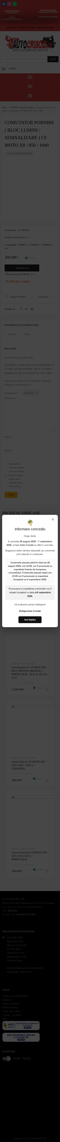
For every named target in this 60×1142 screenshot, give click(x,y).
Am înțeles (30, 619)
